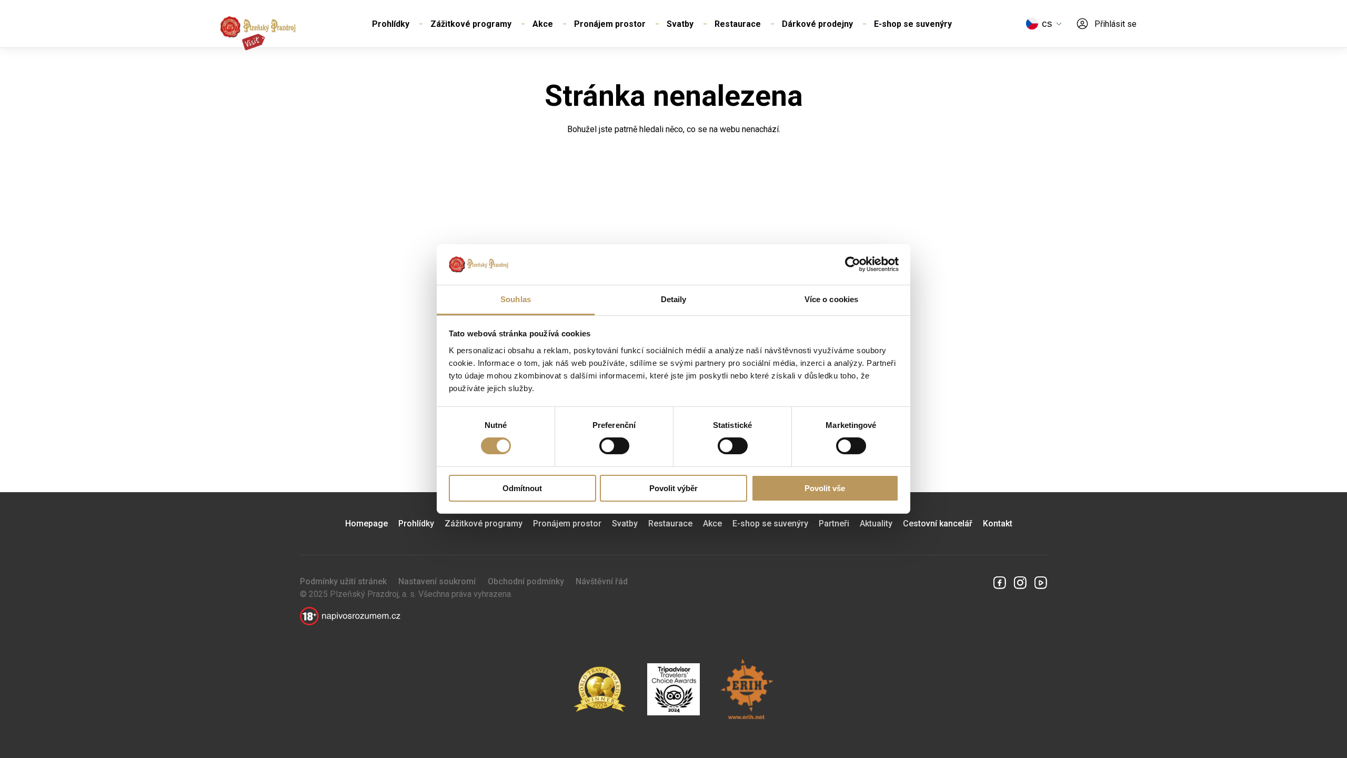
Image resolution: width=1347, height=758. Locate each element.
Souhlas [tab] (515, 299)
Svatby (680, 24)
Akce (542, 24)
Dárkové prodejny (817, 24)
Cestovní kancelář (937, 523)
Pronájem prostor (610, 24)
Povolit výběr (673, 488)
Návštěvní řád (602, 581)
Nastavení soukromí (437, 581)
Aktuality (876, 523)
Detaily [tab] (674, 299)
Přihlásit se (1115, 24)
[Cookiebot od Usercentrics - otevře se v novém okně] (853, 264)
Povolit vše (825, 488)
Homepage (366, 523)
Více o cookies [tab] (831, 299)
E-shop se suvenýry (913, 24)
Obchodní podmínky (526, 581)
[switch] (614, 445)
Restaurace (738, 24)
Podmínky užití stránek (343, 581)
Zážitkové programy (470, 24)
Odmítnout (522, 488)
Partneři (834, 523)
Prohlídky (390, 24)
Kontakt (997, 523)
